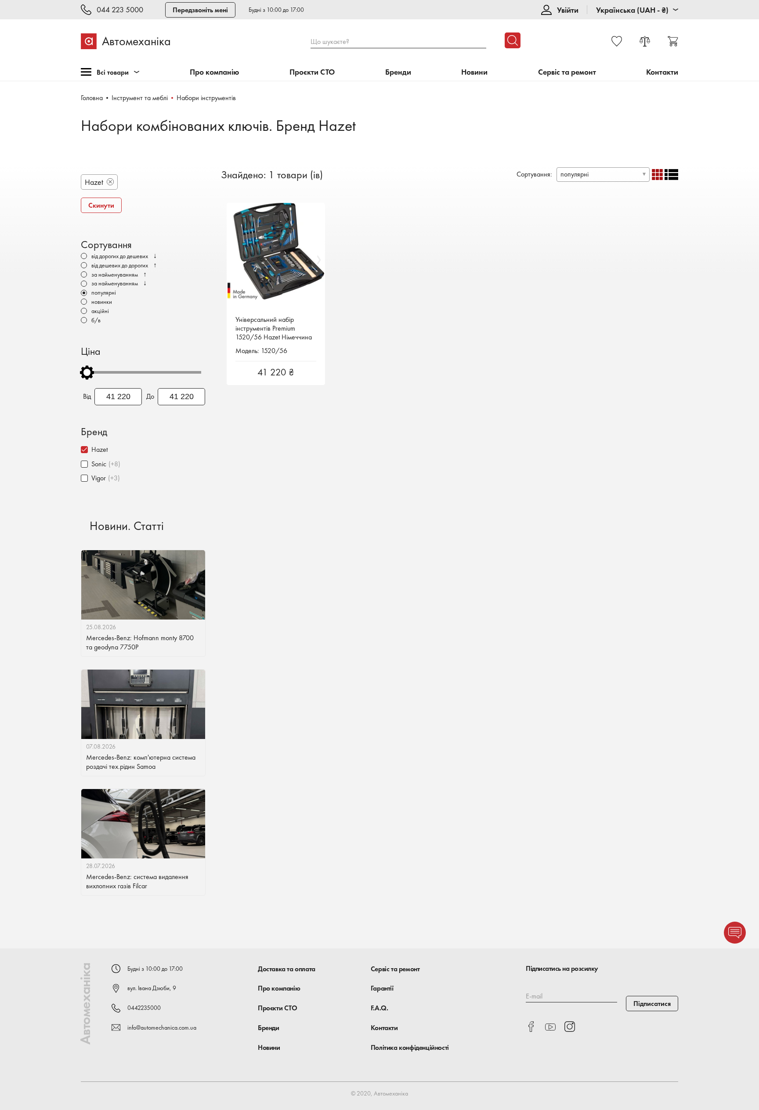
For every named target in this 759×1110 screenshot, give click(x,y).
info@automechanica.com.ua (161, 1027)
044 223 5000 (120, 9)
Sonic (98, 464)
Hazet (99, 449)
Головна (92, 97)
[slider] (87, 372)
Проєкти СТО (312, 72)
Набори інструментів (206, 97)
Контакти (662, 72)
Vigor (98, 478)
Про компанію (214, 72)
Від (87, 396)
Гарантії (382, 988)
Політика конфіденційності (410, 1047)
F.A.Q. (379, 1008)
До (150, 396)
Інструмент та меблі (140, 97)
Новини (474, 72)
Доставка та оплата (286, 968)
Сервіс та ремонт (567, 72)
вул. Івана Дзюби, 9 (151, 988)
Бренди (398, 72)
